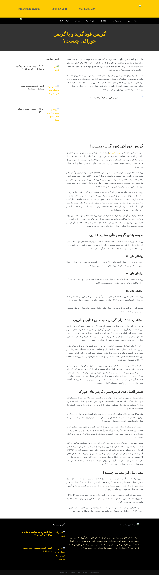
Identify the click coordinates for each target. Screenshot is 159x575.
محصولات (117, 21)
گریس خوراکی (115, 153)
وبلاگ (77, 21)
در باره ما (90, 21)
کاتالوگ (103, 21)
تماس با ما (64, 21)
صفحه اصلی (133, 21)
